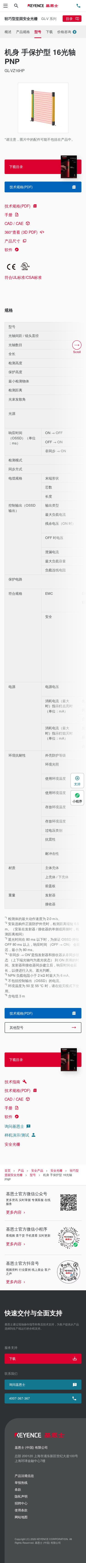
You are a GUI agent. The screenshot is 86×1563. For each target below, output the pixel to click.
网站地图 (21, 1517)
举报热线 (21, 1482)
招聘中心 (21, 1503)
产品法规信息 (24, 1475)
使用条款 (21, 1510)
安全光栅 (12, 1144)
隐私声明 (21, 1496)
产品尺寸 (12, 241)
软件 (8, 249)
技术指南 (12, 1081)
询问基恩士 (14, 1126)
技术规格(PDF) (18, 206)
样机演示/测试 (17, 1135)
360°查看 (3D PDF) (21, 232)
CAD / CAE (14, 223)
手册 (8, 214)
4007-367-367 (19, 1398)
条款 (18, 1489)
